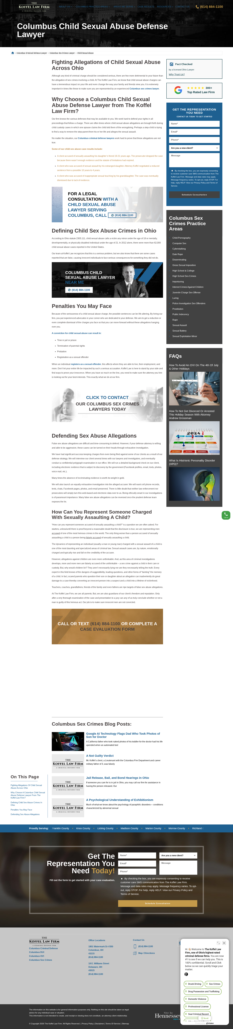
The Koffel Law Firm (53, 1024)
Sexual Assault (179, 325)
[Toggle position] (218, 943)
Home (12, 53)
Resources (164, 7)
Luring (175, 298)
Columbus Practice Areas (92, 7)
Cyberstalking (179, 249)
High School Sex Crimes (184, 276)
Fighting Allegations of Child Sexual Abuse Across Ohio (26, 786)
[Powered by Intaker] (210, 1023)
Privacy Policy (200, 183)
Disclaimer (99, 1024)
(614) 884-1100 (124, 215)
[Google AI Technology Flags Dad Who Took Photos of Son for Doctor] (68, 741)
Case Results (146, 7)
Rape (175, 320)
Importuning (178, 281)
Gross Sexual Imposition (184, 265)
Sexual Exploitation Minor (184, 336)
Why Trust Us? (177, 74)
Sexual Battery (179, 331)
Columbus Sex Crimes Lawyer (62, 53)
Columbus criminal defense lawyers (96, 138)
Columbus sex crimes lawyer (144, 89)
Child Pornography (181, 238)
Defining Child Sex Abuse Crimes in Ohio (26, 803)
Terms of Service (130, 894)
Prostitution (177, 309)
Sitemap (125, 1024)
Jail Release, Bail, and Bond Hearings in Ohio (117, 777)
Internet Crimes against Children (187, 287)
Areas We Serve (123, 7)
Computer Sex (179, 243)
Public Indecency (180, 314)
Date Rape (177, 254)
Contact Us (182, 7)
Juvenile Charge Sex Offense (186, 292)
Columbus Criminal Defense (43, 948)
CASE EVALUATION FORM (107, 629)
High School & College (183, 271)
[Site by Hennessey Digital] (168, 1016)
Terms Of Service (113, 1024)
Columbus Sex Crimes (40, 960)
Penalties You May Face (21, 810)
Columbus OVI (36, 956)
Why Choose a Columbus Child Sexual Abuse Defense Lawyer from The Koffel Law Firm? (28, 795)
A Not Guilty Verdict (100, 755)
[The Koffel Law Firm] (34, 7)
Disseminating (179, 260)
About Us (64, 7)
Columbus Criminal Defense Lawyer (32, 53)
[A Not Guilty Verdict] (68, 763)
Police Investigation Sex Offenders (188, 303)
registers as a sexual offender (86, 364)
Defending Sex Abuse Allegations (25, 814)
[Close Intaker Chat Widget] (224, 943)
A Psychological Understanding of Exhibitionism (119, 800)
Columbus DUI (36, 952)
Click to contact (107, 397)
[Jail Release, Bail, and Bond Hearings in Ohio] (68, 785)
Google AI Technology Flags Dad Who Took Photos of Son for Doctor (123, 735)
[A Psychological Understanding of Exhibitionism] (68, 807)
